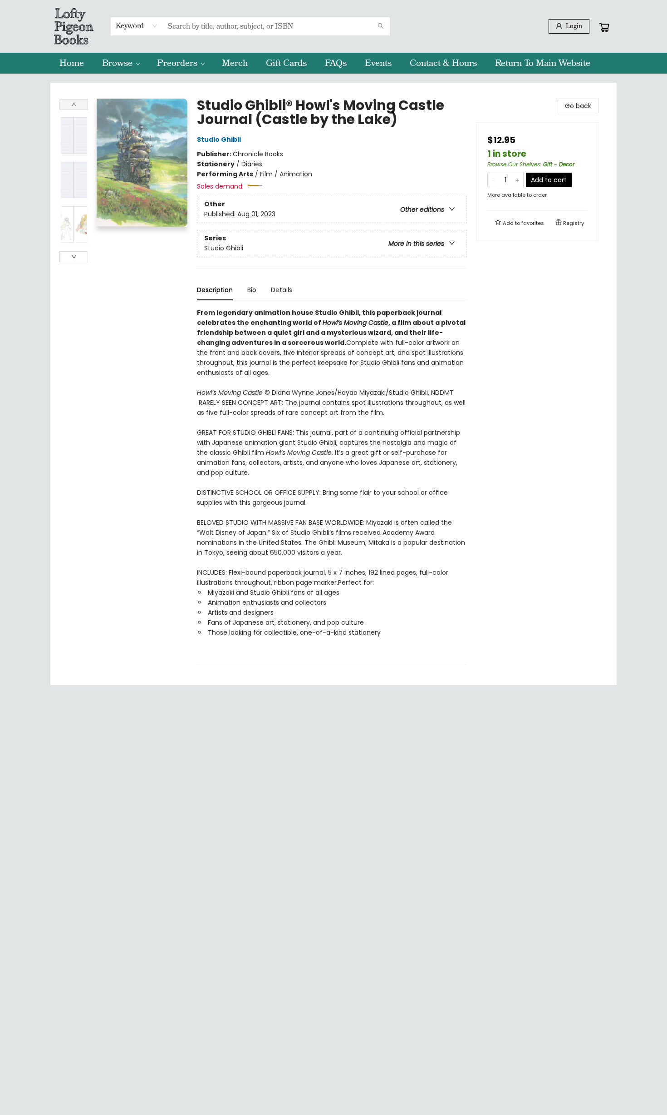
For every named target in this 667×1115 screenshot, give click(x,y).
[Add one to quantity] (517, 180)
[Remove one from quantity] (493, 180)
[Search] (381, 26)
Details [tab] (281, 289)
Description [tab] (215, 289)
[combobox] (137, 26)
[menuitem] (71, 63)
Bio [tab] (251, 289)
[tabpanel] (332, 486)
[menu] (333, 63)
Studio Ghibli (219, 139)
